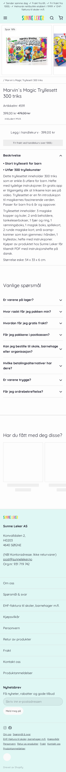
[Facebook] (10, 728)
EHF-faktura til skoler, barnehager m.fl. (31, 606)
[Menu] (7, 18)
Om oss (8, 583)
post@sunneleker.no (17, 559)
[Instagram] (5, 728)
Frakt (7, 650)
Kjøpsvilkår (11, 617)
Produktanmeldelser (18, 673)
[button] (33, 132)
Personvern (11, 628)
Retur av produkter (17, 639)
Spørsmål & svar (15, 594)
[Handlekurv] (59, 18)
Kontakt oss (11, 662)
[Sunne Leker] (33, 18)
